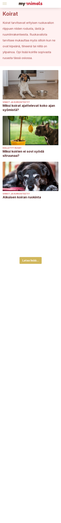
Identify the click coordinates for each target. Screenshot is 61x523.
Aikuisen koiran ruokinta (22, 197)
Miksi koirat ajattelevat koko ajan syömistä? (29, 108)
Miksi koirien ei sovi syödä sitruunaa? (23, 153)
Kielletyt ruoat (12, 148)
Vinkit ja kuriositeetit (16, 102)
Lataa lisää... (30, 260)
